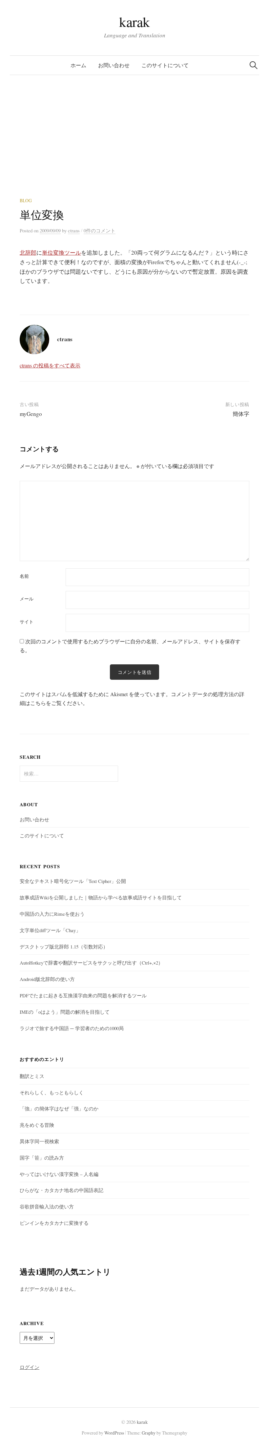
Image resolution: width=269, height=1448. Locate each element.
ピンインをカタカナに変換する (54, 1223)
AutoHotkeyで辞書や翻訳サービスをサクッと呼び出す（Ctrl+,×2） (91, 962)
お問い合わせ (114, 65)
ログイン (29, 1367)
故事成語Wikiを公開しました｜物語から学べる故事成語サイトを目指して (101, 897)
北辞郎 (28, 252)
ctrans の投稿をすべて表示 (50, 365)
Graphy (148, 1433)
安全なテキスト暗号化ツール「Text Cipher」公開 (73, 881)
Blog (26, 200)
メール (26, 599)
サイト (26, 621)
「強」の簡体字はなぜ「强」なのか (59, 1108)
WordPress (114, 1433)
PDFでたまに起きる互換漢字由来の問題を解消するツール (83, 995)
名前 (24, 576)
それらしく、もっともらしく (52, 1092)
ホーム (78, 65)
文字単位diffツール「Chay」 (50, 930)
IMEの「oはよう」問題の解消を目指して (65, 1011)
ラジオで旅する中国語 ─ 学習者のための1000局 (72, 1028)
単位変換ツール (61, 252)
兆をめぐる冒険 (37, 1125)
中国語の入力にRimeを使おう (52, 913)
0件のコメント (99, 230)
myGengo (31, 414)
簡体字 (241, 414)
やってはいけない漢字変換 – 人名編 (59, 1174)
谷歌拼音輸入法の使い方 (47, 1206)
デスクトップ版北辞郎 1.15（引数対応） (64, 946)
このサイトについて (165, 65)
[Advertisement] (134, 148)
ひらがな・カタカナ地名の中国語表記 (61, 1190)
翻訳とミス (32, 1076)
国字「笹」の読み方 (42, 1157)
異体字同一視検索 (39, 1141)
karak (134, 21)
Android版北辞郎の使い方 (47, 979)
